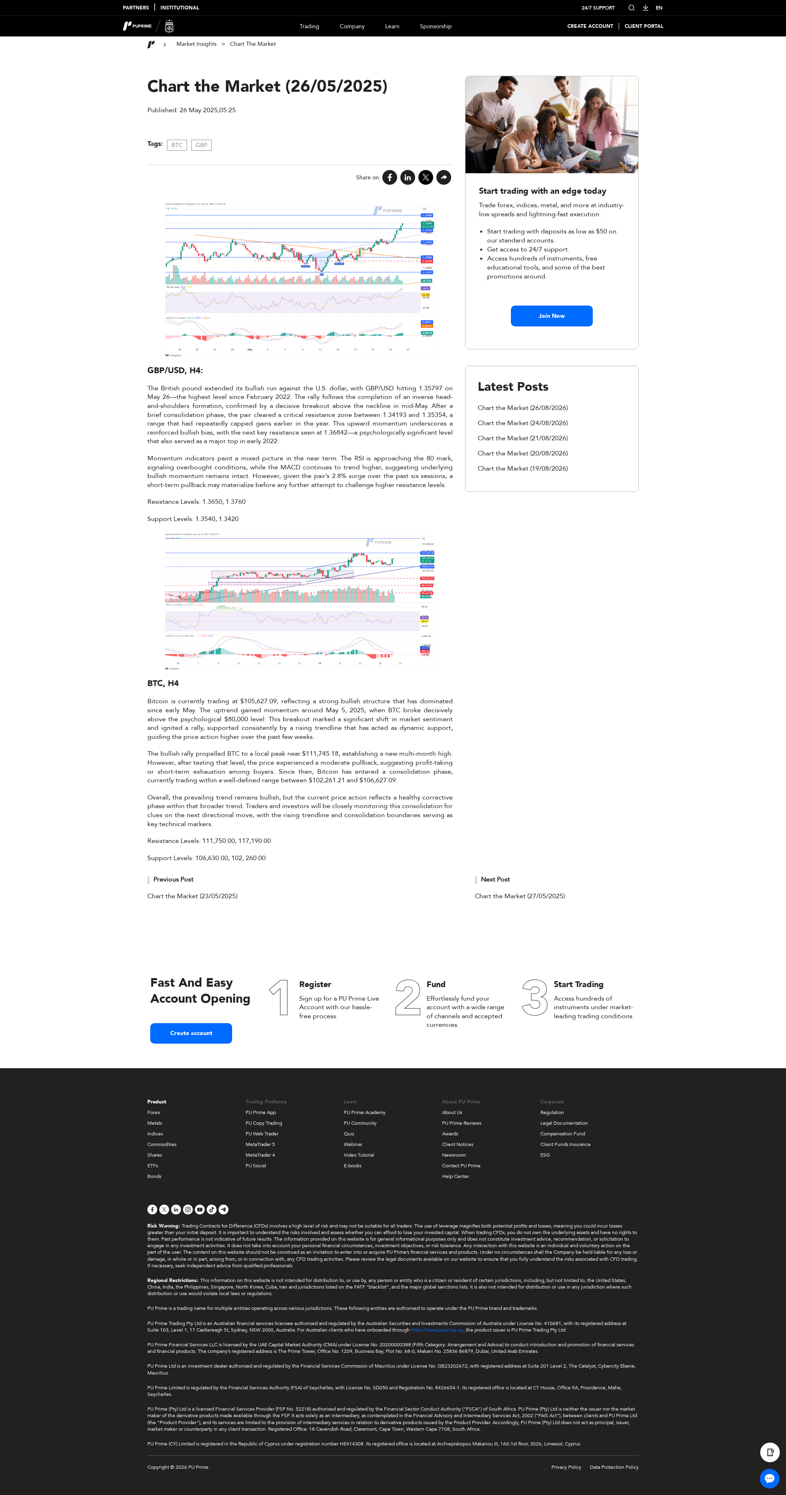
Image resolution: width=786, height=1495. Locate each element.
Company (352, 26)
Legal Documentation (564, 1123)
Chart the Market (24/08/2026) (523, 423)
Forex (153, 1112)
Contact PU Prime (461, 1165)
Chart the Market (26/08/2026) (523, 407)
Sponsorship (436, 26)
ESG (545, 1155)
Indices (155, 1133)
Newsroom (454, 1155)
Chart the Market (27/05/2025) (520, 896)
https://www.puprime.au (437, 1330)
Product (156, 1102)
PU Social (256, 1165)
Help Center (455, 1176)
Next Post (495, 879)
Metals (154, 1123)
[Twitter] (426, 177)
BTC (177, 145)
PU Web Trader (262, 1133)
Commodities (161, 1144)
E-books (352, 1165)
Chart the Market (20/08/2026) (523, 453)
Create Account (590, 26)
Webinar (353, 1144)
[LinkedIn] (408, 177)
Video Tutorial (359, 1155)
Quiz (349, 1133)
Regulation (552, 1112)
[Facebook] (390, 177)
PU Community (360, 1123)
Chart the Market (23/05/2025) (192, 896)
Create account (191, 1033)
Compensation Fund (562, 1133)
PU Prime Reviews (461, 1123)
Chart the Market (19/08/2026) (523, 468)
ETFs (152, 1165)
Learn (392, 26)
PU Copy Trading (264, 1123)
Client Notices (457, 1144)
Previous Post (174, 879)
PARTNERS (136, 8)
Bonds (154, 1176)
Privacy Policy (566, 1467)
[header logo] (148, 26)
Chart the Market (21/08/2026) (523, 438)
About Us (452, 1112)
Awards (450, 1133)
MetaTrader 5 (260, 1144)
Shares (154, 1155)
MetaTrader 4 (260, 1155)
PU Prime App (261, 1112)
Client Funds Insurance (565, 1144)
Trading (309, 26)
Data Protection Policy (614, 1467)
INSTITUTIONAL (179, 8)
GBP (201, 145)
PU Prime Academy (365, 1112)
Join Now (552, 316)
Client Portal (644, 26)
